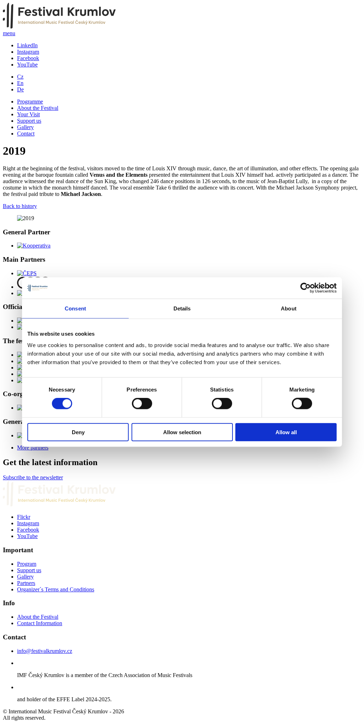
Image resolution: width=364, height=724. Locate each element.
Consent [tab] (75, 308)
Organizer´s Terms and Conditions (55, 589)
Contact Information (39, 623)
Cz (20, 77)
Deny (78, 432)
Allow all (286, 432)
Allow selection (182, 432)
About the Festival (37, 108)
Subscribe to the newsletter (33, 477)
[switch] (142, 403)
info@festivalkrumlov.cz (44, 651)
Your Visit (28, 114)
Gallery (25, 127)
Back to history (20, 206)
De (20, 89)
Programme (30, 102)
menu (9, 33)
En (20, 83)
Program (26, 564)
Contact (25, 134)
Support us (29, 121)
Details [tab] (182, 308)
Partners (26, 583)
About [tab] (288, 308)
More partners (32, 447)
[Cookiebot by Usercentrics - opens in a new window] (305, 288)
